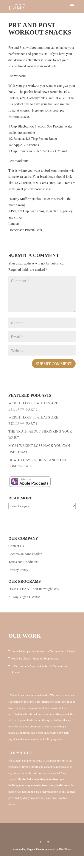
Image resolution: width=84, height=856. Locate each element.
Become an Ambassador (25, 553)
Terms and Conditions (23, 561)
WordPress (65, 849)
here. (14, 804)
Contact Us (16, 545)
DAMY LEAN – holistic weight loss (33, 588)
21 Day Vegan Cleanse (24, 596)
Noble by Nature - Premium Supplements (35, 658)
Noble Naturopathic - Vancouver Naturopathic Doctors (43, 651)
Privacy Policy (18, 569)
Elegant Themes (35, 849)
